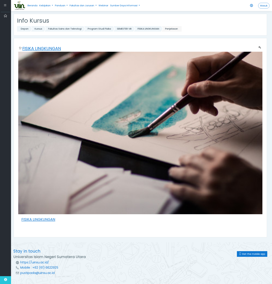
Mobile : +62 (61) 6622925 (39, 267)
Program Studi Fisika (99, 28)
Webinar (103, 5)
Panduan (60, 5)
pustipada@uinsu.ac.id (37, 273)
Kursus (38, 28)
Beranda (32, 5)
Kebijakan (45, 5)
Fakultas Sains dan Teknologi (65, 28)
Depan (24, 28)
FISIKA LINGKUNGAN (148, 28)
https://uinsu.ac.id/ (34, 262)
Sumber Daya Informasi (124, 5)
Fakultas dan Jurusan (82, 5)
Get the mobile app (253, 254)
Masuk (263, 5)
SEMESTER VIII (124, 28)
